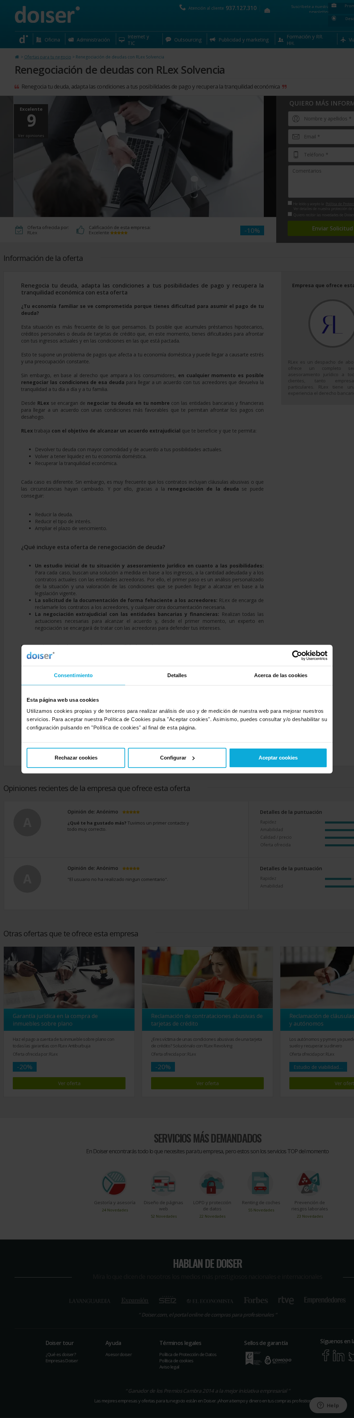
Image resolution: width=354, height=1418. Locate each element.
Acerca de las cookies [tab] (280, 675)
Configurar (173, 758)
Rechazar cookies (76, 758)
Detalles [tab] (177, 675)
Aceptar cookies (278, 758)
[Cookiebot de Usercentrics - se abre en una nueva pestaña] (297, 655)
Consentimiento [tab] (73, 675)
